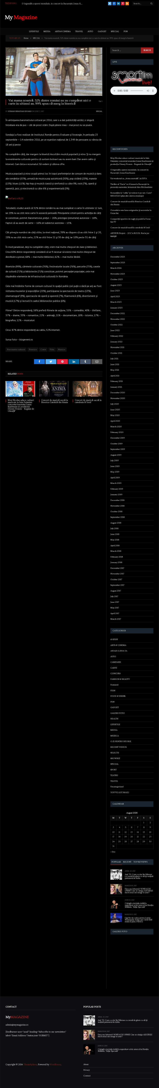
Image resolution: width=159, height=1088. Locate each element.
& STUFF (114, 639)
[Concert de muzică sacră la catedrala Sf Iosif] (87, 389)
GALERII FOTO (117, 713)
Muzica (61, 349)
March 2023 (116, 302)
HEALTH (114, 719)
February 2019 (116, 489)
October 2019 (116, 444)
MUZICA (114, 736)
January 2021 (116, 387)
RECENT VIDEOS (118, 747)
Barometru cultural (16, 349)
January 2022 (116, 342)
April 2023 (115, 296)
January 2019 (116, 494)
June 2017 (114, 602)
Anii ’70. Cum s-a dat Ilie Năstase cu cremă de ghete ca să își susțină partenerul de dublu (139, 876)
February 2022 (116, 336)
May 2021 (114, 370)
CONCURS (115, 673)
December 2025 (117, 257)
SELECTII (114, 753)
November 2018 (117, 506)
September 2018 (117, 517)
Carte (43, 349)
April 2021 (114, 376)
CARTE (113, 668)
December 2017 (117, 568)
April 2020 (115, 421)
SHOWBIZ (115, 758)
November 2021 (117, 347)
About (86, 1064)
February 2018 (116, 557)
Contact (87, 1076)
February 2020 (116, 432)
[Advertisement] (97, 17)
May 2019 (114, 472)
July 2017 (114, 596)
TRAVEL (79, 31)
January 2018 (116, 562)
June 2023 (115, 291)
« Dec (112, 852)
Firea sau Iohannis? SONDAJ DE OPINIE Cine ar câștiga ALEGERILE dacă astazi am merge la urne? (139, 891)
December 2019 (117, 438)
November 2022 (117, 319)
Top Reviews (140, 862)
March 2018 (115, 551)
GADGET (102, 31)
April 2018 (114, 545)
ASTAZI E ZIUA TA (118, 651)
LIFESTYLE (34, 31)
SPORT (113, 770)
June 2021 (114, 364)
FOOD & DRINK (118, 696)
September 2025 (117, 262)
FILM (112, 690)
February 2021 (116, 381)
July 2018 (114, 528)
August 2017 (115, 591)
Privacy (86, 1070)
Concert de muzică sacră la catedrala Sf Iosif (88, 401)
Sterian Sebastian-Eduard (19, 111)
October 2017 (116, 579)
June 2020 (115, 410)
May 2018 (114, 540)
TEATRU (114, 775)
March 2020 (116, 427)
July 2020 (114, 404)
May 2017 (114, 608)
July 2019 (114, 460)
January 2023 (116, 308)
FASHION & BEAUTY (120, 679)
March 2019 (115, 483)
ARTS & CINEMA (63, 31)
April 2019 (115, 478)
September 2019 (117, 449)
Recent (127, 862)
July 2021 (114, 359)
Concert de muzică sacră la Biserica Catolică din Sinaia (54, 401)
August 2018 (115, 523)
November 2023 (117, 274)
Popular (116, 862)
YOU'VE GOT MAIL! (119, 792)
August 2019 (115, 455)
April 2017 (114, 613)
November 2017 (117, 574)
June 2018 (114, 534)
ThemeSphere (30, 1064)
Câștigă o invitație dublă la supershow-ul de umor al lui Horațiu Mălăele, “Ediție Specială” (139, 905)
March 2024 (115, 268)
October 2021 (116, 353)
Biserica (33, 349)
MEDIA (46, 31)
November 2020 (117, 398)
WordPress (55, 1064)
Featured (114, 685)
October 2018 (116, 512)
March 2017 (115, 619)
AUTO (90, 31)
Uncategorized (116, 787)
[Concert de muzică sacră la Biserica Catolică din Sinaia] (54, 389)
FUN (126, 31)
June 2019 (115, 466)
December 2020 (117, 393)
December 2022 (117, 313)
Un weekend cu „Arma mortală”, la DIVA (41, 3)
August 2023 (116, 285)
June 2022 (115, 330)
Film (52, 349)
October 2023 (116, 279)
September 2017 (117, 585)
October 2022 (116, 325)
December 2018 (117, 500)
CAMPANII (115, 662)
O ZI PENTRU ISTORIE (120, 741)
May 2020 (115, 415)
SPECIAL (115, 31)
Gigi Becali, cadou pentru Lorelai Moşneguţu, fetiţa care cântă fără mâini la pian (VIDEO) (138, 920)
